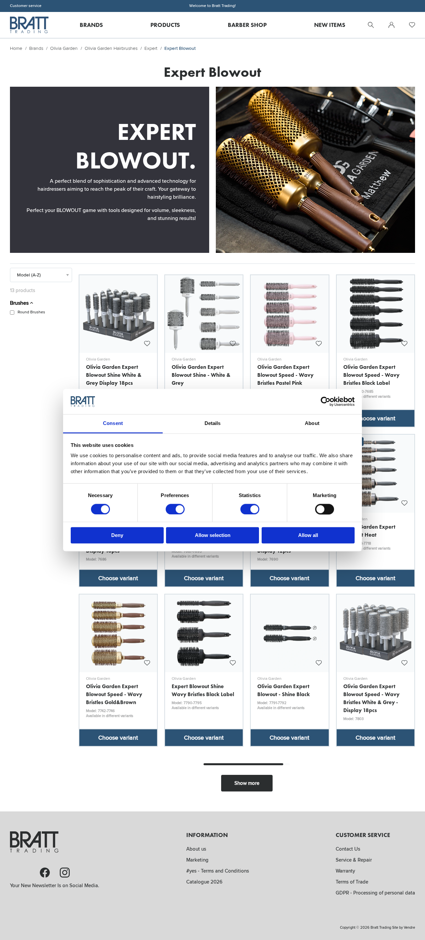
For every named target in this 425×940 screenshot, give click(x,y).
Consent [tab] (113, 423)
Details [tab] (213, 423)
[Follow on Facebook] (45, 873)
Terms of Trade (352, 882)
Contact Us (348, 849)
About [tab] (312, 423)
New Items (329, 25)
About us (196, 849)
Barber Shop (247, 25)
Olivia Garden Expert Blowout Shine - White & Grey (201, 375)
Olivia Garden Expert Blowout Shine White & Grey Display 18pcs (113, 375)
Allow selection (212, 535)
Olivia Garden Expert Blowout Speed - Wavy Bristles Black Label (371, 375)
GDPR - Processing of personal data (375, 893)
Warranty (345, 871)
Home (16, 48)
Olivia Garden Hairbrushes (111, 48)
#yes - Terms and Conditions (217, 871)
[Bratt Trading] (29, 25)
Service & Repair (354, 860)
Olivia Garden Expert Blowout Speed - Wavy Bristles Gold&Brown (114, 694)
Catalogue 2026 (204, 882)
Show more (246, 783)
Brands (91, 25)
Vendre (409, 927)
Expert (150, 48)
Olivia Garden (64, 48)
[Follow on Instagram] (65, 873)
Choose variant (375, 418)
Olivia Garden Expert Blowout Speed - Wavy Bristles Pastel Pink (285, 375)
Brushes (20, 303)
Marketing (197, 860)
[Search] (371, 25)
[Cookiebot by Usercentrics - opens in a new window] (326, 401)
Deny (117, 535)
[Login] (391, 25)
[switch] (175, 509)
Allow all (308, 535)
